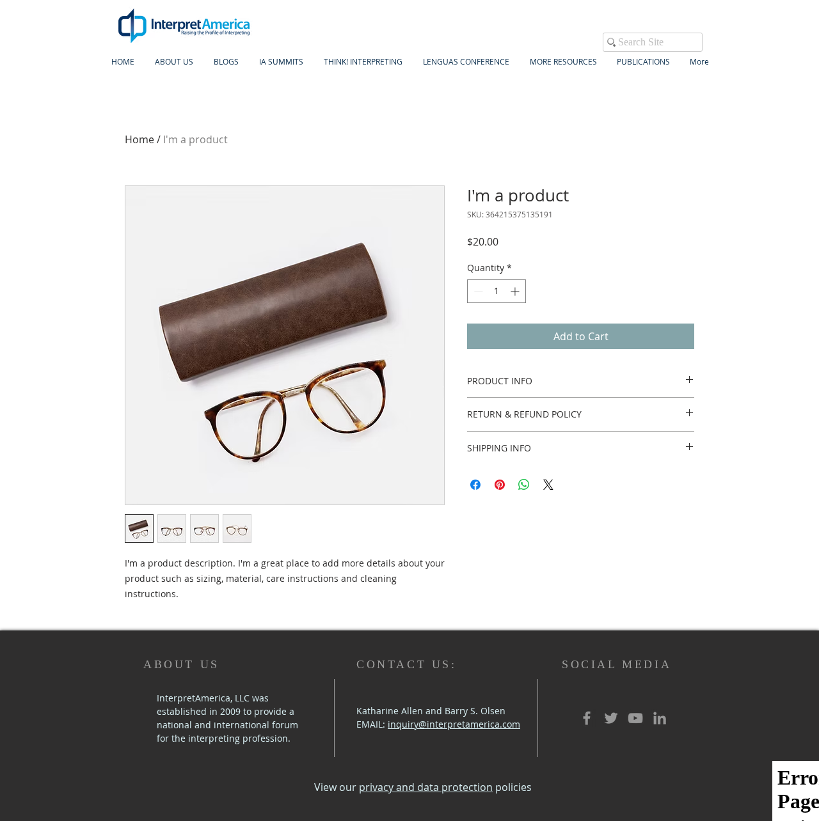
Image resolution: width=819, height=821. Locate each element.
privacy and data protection (426, 787)
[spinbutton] (496, 291)
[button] (281, 61)
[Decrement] (477, 291)
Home (139, 139)
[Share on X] (548, 484)
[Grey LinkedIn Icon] (660, 718)
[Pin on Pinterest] (499, 484)
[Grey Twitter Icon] (611, 718)
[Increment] (516, 291)
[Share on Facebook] (475, 484)
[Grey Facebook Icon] (587, 718)
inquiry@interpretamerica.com (454, 724)
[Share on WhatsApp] (524, 484)
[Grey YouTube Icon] (635, 718)
